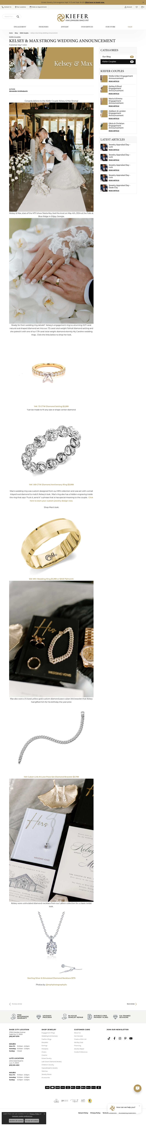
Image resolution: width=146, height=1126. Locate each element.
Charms (44, 1055)
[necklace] (51, 942)
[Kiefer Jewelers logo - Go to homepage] (73, 17)
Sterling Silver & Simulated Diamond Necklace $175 (51, 978)
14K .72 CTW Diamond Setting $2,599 (51, 407)
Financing (77, 1045)
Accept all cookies (31, 1121)
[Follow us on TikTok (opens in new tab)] (109, 1038)
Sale (130, 27)
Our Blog (117, 57)
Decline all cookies (16, 1121)
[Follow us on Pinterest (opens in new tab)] (125, 1038)
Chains (44, 1052)
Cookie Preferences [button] (80, 1052)
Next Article (131, 1004)
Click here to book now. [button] (95, 2)
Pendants (45, 1049)
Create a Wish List (80, 1039)
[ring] (51, 371)
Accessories (46, 1077)
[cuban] (51, 738)
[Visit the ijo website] (64, 1100)
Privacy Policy (95, 1113)
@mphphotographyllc (56, 985)
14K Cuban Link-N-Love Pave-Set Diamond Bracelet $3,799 (51, 777)
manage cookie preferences (22, 1116)
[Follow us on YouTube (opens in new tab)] (131, 1038)
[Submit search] (18, 16)
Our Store (110, 27)
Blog (16, 33)
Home (11, 33)
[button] (6, 7)
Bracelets (45, 1042)
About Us (77, 1033)
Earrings (44, 1045)
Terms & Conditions (109, 1113)
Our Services (87, 27)
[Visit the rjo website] (83, 1100)
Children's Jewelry (48, 1065)
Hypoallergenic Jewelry (50, 1068)
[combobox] (9, 16)
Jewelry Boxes (46, 1074)
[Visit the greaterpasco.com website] (90, 1100)
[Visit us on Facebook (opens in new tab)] (114, 1038)
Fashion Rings (46, 1039)
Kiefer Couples (24, 33)
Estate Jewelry (47, 1058)
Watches (45, 1071)
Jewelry (64, 27)
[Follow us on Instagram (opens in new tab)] (120, 1038)
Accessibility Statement (127, 1113)
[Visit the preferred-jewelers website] (74, 1100)
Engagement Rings (48, 1033)
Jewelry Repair (79, 1049)
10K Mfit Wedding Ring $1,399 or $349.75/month (51, 579)
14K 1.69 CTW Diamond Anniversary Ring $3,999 (51, 485)
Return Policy (83, 1113)
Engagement (20, 27)
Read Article (114, 81)
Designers (43, 27)
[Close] (143, 2)
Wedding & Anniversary (50, 1036)
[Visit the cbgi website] (56, 1100)
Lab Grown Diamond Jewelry (52, 1061)
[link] (38, 7)
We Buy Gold (78, 1042)
